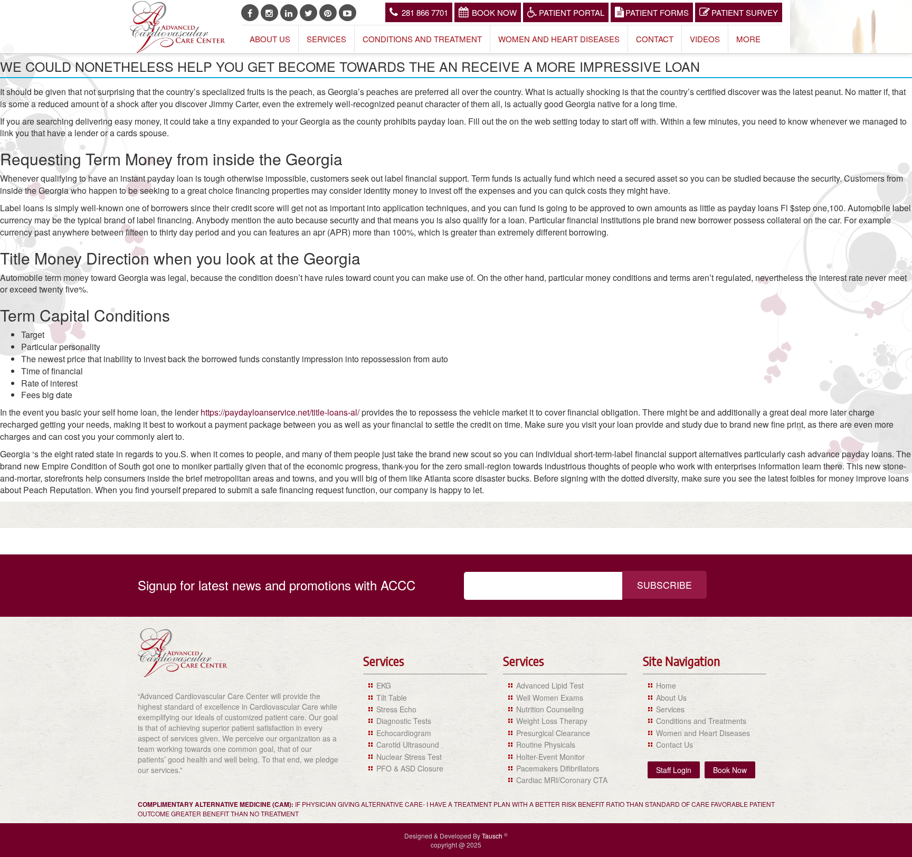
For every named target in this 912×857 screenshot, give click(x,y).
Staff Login (673, 770)
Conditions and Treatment (422, 38)
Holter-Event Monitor (550, 756)
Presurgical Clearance (553, 733)
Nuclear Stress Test (409, 756)
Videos (705, 38)
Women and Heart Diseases (559, 38)
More (748, 38)
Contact (654, 38)
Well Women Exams (549, 697)
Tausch (493, 835)
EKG (383, 685)
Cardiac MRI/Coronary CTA (561, 780)
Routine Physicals (545, 744)
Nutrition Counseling (550, 709)
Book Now (494, 12)
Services (326, 38)
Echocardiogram (403, 733)
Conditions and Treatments (701, 720)
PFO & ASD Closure (409, 768)
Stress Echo (396, 709)
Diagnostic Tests (403, 720)
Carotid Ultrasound (407, 744)
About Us (270, 38)
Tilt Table (391, 697)
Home (666, 685)
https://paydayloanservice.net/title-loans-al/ (280, 412)
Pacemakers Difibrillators (557, 768)
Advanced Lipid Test (550, 685)
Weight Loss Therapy (551, 720)
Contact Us (674, 744)
